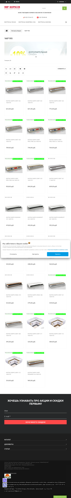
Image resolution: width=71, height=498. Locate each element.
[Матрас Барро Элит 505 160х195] (57, 90)
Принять (57, 254)
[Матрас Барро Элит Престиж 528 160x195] (14, 167)
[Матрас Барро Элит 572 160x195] (57, 322)
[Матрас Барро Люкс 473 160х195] (14, 284)
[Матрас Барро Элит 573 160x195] (14, 361)
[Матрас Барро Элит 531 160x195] (57, 284)
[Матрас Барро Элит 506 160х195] (14, 128)
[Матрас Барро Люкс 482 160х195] (35, 284)
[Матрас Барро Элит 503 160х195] (35, 90)
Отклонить (13, 254)
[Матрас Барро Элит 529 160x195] (35, 167)
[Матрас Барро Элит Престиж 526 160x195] (35, 128)
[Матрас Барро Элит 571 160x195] (35, 322)
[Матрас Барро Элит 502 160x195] (14, 90)
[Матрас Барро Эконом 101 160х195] (14, 206)
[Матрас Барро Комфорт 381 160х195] (57, 206)
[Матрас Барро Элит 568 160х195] (14, 322)
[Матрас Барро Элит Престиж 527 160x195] (57, 128)
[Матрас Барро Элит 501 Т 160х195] (57, 167)
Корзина (61, 1)
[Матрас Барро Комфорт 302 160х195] (35, 206)
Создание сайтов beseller (60, 496)
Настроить (35, 254)
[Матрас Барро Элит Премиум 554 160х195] (35, 361)
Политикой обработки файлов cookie (58, 249)
